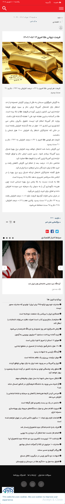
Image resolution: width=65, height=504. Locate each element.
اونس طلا (47, 139)
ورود (47, 2)
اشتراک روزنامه (19, 475)
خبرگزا (49, 102)
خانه (59, 18)
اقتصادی (56, 22)
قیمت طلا (24, 111)
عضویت (56, 2)
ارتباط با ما (32, 475)
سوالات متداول (44, 475)
